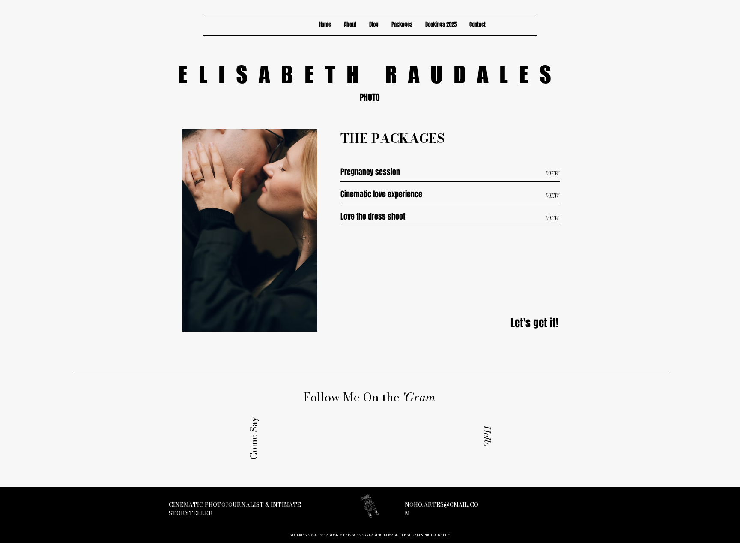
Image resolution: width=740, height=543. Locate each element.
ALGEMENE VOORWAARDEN (314, 534)
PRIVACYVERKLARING (363, 534)
